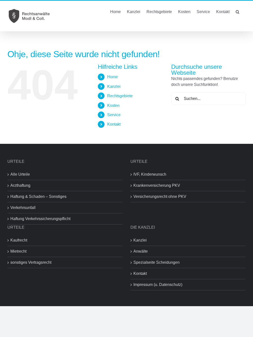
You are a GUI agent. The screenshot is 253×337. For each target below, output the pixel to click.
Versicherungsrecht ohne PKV (159, 196)
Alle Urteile (20, 174)
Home (112, 77)
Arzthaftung (20, 185)
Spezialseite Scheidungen (156, 262)
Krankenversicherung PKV (156, 185)
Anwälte (140, 251)
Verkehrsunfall (23, 208)
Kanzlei (140, 240)
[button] (237, 11)
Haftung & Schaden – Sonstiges (38, 196)
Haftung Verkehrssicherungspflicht (40, 219)
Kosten (113, 105)
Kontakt (114, 124)
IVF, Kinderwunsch (149, 174)
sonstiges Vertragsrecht (30, 262)
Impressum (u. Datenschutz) (157, 284)
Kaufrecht (18, 240)
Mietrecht (18, 251)
